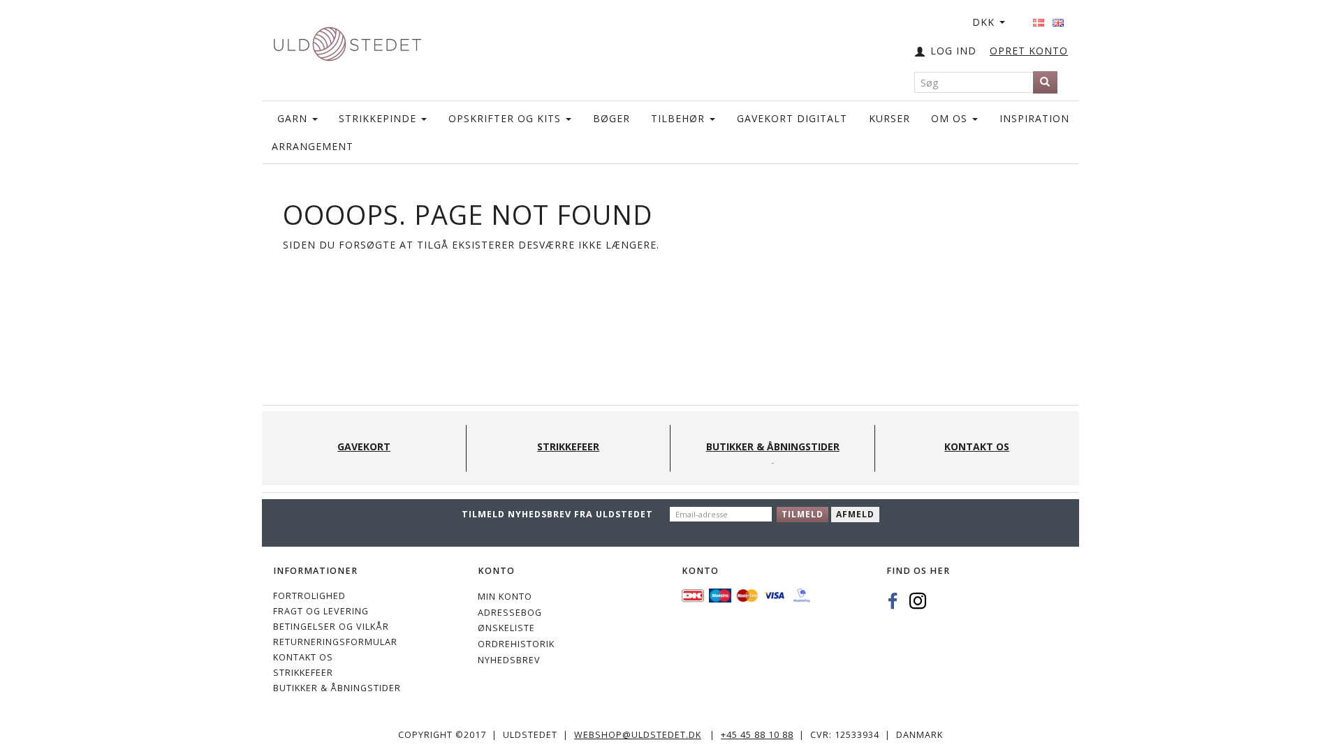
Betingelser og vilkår (331, 627)
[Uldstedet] (347, 40)
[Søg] (1045, 82)
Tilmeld (802, 514)
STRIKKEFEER (303, 673)
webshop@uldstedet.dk (637, 735)
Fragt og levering (321, 611)
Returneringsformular (335, 642)
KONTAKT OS (303, 657)
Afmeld (855, 514)
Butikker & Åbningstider (337, 688)
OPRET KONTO (1029, 50)
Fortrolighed (309, 596)
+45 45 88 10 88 (757, 735)
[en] (1058, 18)
